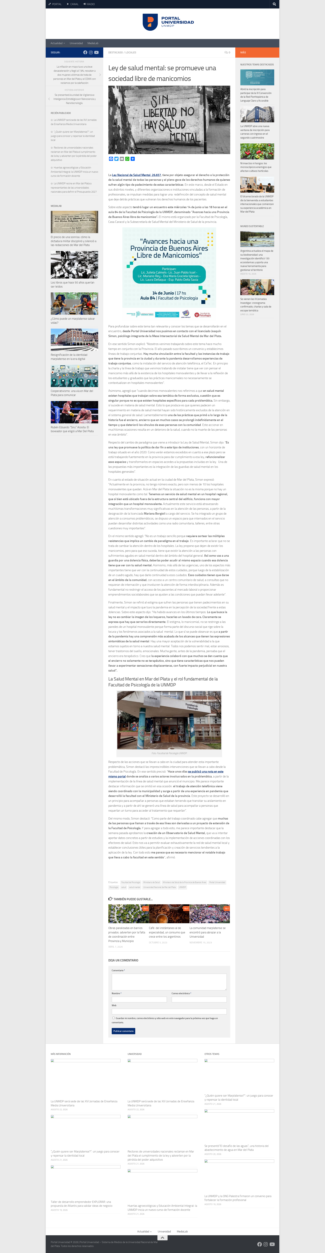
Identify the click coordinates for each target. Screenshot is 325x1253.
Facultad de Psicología (130, 882)
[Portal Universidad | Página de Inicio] (76, 23)
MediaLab (93, 43)
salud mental (134, 887)
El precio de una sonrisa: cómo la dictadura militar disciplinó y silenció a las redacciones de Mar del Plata (73, 241)
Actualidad (56, 43)
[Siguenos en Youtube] (96, 52)
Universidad (76, 43)
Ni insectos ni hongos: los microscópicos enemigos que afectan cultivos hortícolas (256, 167)
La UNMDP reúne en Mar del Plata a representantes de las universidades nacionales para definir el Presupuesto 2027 (74, 187)
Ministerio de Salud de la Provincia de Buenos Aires (184, 882)
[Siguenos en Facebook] (85, 52)
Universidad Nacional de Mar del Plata (159, 887)
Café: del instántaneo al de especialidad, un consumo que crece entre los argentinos (167, 932)
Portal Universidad (217, 882)
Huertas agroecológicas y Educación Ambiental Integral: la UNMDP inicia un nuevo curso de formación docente (74, 171)
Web (114, 1005)
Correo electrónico (181, 993)
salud (123, 887)
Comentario (118, 970)
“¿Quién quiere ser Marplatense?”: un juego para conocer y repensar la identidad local (73, 136)
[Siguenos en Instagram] (91, 52)
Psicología (114, 887)
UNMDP (182, 887)
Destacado (115, 52)
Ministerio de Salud (151, 882)
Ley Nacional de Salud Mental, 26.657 (136, 175)
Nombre (117, 993)
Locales (130, 52)
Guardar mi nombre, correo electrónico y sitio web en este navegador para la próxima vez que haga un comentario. (165, 1020)
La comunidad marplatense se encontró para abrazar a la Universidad (208, 932)
